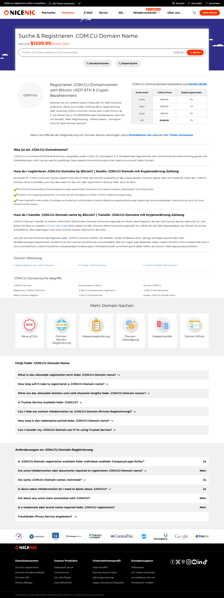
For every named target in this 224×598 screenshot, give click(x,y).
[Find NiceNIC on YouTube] (194, 563)
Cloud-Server (61, 572)
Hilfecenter (137, 567)
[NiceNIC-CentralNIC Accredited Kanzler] (122, 536)
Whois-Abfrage (23, 582)
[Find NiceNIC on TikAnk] (205, 563)
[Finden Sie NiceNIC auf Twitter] (177, 563)
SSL (121, 12)
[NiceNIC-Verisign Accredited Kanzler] (37, 536)
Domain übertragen (57, 225)
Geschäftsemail (63, 582)
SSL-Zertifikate (62, 577)
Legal (96, 582)
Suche (196, 52)
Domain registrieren (27, 567)
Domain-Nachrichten (105, 572)
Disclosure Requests (112, 582)
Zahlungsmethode (103, 577)
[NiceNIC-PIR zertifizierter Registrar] (143, 536)
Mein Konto (210, 12)
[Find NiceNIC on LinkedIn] (199, 563)
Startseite (48, 12)
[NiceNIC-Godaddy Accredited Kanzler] (74, 536)
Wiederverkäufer (146, 11)
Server (104, 12)
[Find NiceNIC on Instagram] (188, 563)
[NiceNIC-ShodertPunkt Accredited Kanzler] (202, 536)
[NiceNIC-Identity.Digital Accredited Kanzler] (95, 536)
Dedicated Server (64, 567)
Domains (68, 12)
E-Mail (88, 12)
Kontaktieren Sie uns (143, 135)
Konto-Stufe (198, 84)
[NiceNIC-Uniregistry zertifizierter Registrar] (160, 536)
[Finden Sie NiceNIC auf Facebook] (172, 563)
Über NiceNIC (100, 567)
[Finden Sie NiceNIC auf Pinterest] (183, 563)
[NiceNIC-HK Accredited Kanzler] (55, 536)
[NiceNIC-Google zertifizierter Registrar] (181, 536)
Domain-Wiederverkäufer (30, 572)
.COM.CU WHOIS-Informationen (161, 265)
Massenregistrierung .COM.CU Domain (35, 265)
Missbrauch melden (142, 582)
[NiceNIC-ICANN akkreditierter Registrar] (18, 536)
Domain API (22, 577)
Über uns (173, 12)
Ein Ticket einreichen (178, 135)
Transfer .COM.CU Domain (94, 265)
